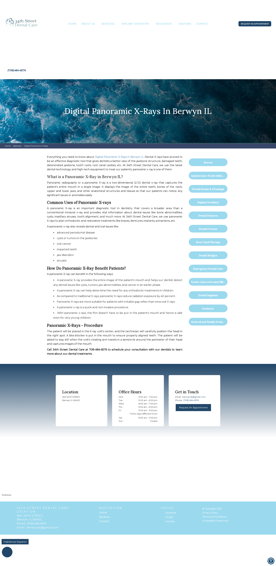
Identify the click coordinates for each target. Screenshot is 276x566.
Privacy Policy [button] (210, 512)
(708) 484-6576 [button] (191, 400)
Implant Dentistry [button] (135, 23)
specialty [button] (17, 146)
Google (169, 517)
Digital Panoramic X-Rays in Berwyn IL (119, 156)
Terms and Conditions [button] (214, 516)
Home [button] (72, 23)
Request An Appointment (193, 407)
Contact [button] (202, 23)
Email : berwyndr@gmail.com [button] (37, 527)
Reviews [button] (185, 23)
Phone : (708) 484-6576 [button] (31, 523)
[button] (22, 24)
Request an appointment (255, 24)
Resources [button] (164, 23)
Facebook (170, 512)
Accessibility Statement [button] (215, 520)
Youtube (170, 521)
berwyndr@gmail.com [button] (194, 397)
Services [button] (108, 23)
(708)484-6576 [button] (17, 70)
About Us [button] (88, 23)
